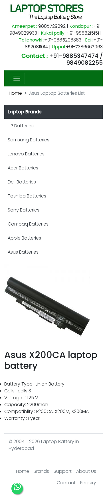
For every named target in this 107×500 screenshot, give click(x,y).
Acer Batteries (23, 168)
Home (15, 93)
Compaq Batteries (28, 224)
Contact (66, 482)
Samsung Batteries (28, 140)
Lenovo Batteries (26, 154)
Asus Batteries (23, 252)
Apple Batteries (24, 238)
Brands (41, 471)
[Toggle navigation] (17, 78)
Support (63, 471)
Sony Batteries (23, 210)
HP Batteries (21, 125)
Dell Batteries (22, 182)
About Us (86, 471)
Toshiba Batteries (27, 196)
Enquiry (88, 482)
